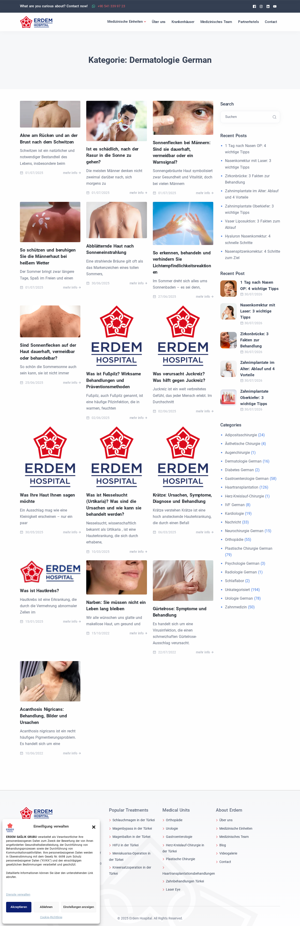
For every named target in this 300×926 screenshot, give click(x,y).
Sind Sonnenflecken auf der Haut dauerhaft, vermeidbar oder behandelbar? (48, 352)
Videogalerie (228, 853)
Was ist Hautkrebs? (39, 590)
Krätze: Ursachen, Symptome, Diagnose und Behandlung (182, 498)
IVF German (235, 505)
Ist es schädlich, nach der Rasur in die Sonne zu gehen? (112, 155)
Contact (225, 862)
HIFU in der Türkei (125, 845)
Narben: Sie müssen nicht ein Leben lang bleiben (116, 606)
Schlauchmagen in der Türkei (133, 820)
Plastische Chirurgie (180, 859)
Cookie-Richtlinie (51, 917)
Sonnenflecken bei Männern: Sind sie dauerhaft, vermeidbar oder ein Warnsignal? (181, 152)
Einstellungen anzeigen (78, 907)
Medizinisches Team (234, 837)
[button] (93, 826)
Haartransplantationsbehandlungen (188, 873)
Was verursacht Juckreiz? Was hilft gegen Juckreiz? (179, 377)
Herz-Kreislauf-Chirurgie (244, 496)
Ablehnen (46, 907)
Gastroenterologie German (247, 478)
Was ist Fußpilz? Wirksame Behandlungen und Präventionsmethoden (113, 380)
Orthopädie (234, 539)
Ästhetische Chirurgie (242, 443)
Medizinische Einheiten (235, 828)
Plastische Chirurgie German (248, 548)
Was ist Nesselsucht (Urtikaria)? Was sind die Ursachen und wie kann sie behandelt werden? (113, 504)
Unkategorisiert (237, 589)
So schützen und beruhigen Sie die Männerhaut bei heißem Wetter (48, 256)
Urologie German (239, 598)
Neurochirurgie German (244, 531)
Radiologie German (241, 572)
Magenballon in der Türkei (131, 837)
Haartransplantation (241, 487)
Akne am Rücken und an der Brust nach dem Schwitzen (49, 139)
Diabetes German (239, 470)
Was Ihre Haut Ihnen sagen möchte (47, 498)
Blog (222, 845)
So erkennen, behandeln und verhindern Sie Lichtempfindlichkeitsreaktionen (182, 262)
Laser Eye (173, 889)
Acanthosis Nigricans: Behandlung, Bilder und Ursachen (43, 716)
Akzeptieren (19, 907)
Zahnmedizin (236, 607)
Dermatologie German (243, 461)
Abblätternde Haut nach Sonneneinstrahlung (110, 249)
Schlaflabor (234, 581)
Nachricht (233, 522)
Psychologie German (242, 563)
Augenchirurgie (237, 452)
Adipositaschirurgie (241, 435)
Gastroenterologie (179, 837)
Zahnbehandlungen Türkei (185, 881)
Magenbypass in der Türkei (132, 828)
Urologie (172, 828)
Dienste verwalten (18, 894)
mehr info (70, 173)
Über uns (225, 820)
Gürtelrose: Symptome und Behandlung (179, 612)
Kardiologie (234, 513)
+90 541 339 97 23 (111, 6)
